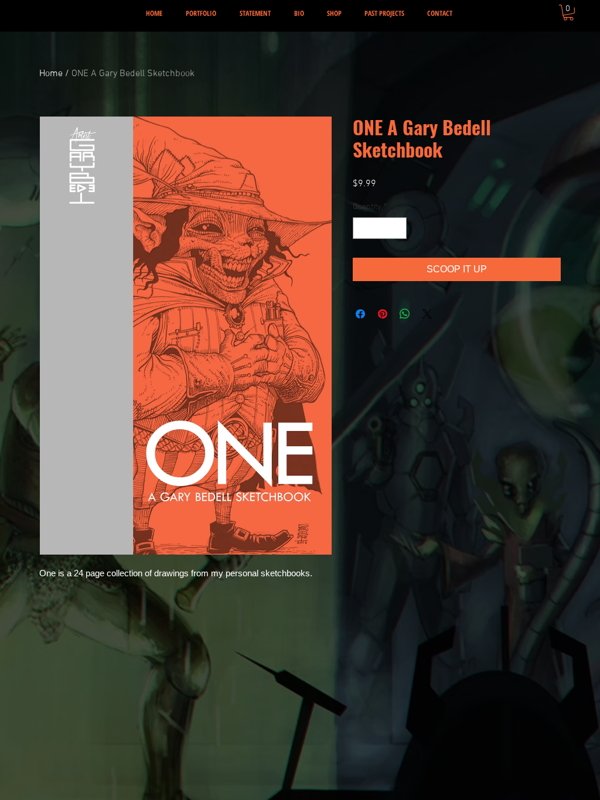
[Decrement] (361, 228)
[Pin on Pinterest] (383, 314)
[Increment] (397, 228)
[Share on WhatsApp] (405, 314)
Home (51, 74)
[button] (568, 12)
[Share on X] (427, 314)
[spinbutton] (379, 228)
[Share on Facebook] (360, 314)
